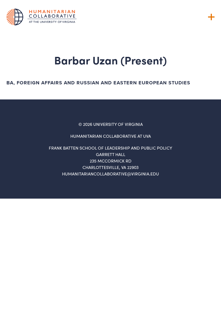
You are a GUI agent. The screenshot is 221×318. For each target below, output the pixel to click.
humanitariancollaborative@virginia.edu (110, 174)
